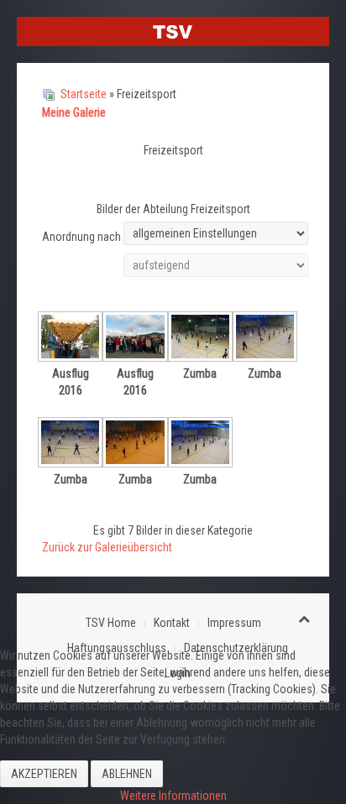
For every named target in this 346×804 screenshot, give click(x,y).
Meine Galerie (74, 112)
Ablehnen (127, 774)
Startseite (83, 94)
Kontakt (172, 622)
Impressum (234, 622)
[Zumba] (200, 338)
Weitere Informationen (173, 795)
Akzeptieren (44, 774)
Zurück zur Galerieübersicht (107, 547)
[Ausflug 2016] (70, 338)
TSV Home (111, 622)
